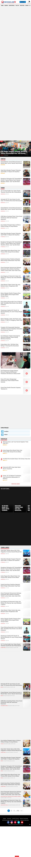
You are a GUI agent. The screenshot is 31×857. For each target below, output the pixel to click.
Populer (22, 1)
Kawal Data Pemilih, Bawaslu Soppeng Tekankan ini (10, 388)
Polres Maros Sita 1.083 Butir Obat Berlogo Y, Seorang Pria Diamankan (10, 345)
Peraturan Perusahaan (24, 818)
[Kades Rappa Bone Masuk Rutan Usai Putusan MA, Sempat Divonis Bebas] (26, 777)
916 (18, 810)
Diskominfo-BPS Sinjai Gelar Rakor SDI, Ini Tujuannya (12, 468)
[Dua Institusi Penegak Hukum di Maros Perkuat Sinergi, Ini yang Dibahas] (26, 743)
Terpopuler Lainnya (15, 483)
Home (2, 5)
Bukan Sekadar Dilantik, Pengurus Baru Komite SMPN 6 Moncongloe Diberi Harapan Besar (11, 295)
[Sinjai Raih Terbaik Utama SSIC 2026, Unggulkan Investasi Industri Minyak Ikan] (26, 751)
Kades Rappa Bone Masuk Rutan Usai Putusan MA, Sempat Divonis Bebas (10, 251)
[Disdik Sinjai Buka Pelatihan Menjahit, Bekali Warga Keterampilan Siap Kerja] (26, 785)
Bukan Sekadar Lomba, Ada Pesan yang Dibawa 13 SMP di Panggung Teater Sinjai (11, 319)
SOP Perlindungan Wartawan (7, 820)
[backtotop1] (30, 824)
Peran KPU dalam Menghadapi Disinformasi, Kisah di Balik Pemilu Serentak (10, 380)
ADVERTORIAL (12, 5)
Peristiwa (22, 5)
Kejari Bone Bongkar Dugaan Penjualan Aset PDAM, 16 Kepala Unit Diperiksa (11, 171)
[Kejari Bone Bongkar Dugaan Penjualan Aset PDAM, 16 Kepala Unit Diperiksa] (26, 760)
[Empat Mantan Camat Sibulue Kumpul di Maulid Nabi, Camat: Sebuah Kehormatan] (26, 695)
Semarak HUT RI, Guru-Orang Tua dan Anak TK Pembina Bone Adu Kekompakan (11, 200)
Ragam (7, 155)
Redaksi (4, 818)
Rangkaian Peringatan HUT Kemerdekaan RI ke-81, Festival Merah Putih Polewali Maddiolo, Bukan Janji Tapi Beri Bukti (11, 180)
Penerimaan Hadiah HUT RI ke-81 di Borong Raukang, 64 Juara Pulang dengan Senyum (11, 312)
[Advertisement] (15, 73)
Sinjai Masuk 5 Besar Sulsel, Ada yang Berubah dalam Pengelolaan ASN (10, 285)
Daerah (6, 5)
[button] (25, 141)
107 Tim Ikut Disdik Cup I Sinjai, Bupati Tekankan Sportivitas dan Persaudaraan (11, 191)
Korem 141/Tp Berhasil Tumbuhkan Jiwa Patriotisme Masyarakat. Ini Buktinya (12, 477)
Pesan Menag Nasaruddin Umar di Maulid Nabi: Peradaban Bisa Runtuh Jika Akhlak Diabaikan (11, 303)
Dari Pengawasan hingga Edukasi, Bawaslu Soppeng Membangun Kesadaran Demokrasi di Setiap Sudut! (10, 372)
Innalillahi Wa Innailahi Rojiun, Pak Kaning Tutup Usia (16, 458)
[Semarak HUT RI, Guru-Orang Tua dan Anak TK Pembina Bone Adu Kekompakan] (26, 686)
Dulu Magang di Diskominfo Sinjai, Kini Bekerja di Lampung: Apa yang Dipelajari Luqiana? (11, 277)
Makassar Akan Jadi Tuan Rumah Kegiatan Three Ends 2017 (15, 442)
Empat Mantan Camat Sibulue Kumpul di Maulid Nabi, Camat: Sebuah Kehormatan (11, 162)
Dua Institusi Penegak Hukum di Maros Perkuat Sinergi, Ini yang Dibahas (11, 225)
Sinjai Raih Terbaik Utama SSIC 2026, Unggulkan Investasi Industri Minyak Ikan (19, 508)
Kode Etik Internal (15, 818)
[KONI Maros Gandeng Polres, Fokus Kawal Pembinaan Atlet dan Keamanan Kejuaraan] (26, 703)
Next (21, 810)
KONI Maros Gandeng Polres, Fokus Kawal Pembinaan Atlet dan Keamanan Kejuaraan (11, 218)
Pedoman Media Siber (24, 820)
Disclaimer (9, 818)
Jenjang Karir (16, 820)
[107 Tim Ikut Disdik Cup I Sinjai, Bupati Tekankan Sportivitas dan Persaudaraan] (26, 647)
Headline (6, 431)
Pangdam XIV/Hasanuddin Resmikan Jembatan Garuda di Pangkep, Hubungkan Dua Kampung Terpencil (11, 329)
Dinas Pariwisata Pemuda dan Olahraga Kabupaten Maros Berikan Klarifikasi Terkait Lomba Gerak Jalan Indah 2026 (11, 269)
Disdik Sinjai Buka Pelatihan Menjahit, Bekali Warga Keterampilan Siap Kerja (10, 259)
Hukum (26, 5)
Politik (17, 5)
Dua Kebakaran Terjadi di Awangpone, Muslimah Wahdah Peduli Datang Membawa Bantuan (10, 337)
